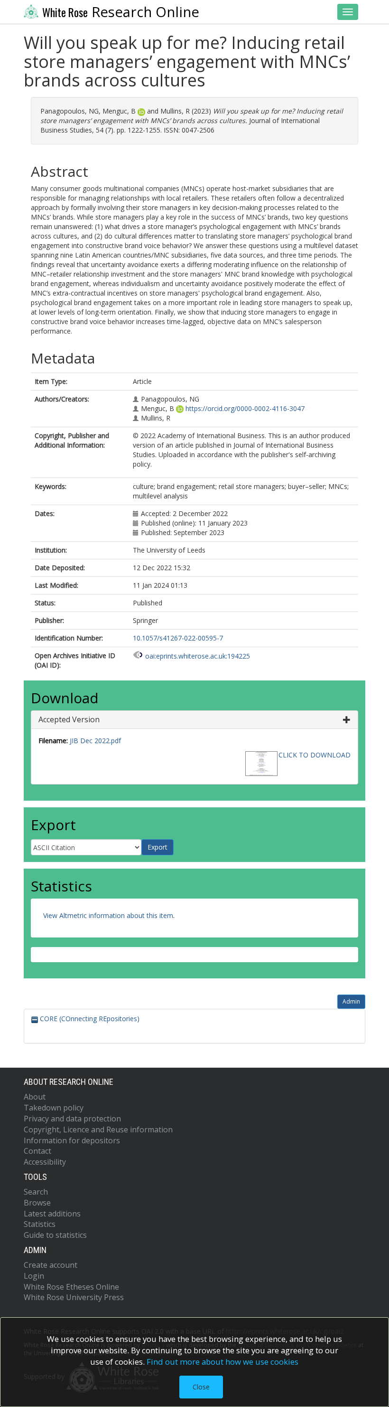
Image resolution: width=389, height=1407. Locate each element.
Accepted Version (69, 719)
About (35, 1096)
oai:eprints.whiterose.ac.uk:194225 (197, 655)
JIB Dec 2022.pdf (95, 740)
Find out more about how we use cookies (222, 1361)
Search (36, 1192)
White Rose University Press (74, 1297)
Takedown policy (53, 1107)
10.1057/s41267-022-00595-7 (178, 637)
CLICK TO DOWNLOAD (314, 754)
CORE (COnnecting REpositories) (88, 1018)
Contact (37, 1151)
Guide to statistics (55, 1235)
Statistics (40, 1224)
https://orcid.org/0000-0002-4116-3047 (245, 408)
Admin (351, 1001)
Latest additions (52, 1213)
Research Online (120, 11)
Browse (37, 1202)
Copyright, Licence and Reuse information (98, 1129)
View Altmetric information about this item (108, 915)
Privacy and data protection (72, 1118)
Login (34, 1276)
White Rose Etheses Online (71, 1287)
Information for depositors (72, 1140)
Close (201, 1386)
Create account (50, 1265)
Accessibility (45, 1162)
